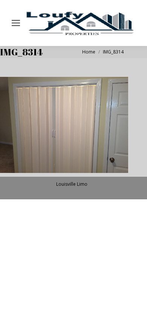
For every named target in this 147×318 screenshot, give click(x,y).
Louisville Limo (71, 184)
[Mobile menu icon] (15, 23)
